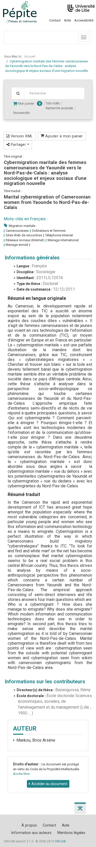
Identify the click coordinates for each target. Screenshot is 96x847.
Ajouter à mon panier (63, 136)
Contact (55, 20)
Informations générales (32, 257)
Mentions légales (71, 832)
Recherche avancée (59, 108)
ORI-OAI (60, 841)
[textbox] (54, 93)
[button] (80, 808)
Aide (67, 20)
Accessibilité (83, 20)
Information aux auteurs (31, 832)
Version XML (21, 136)
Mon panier (28, 103)
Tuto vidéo (53, 103)
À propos (29, 825)
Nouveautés (21, 112)
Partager (18, 144)
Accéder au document (49, 784)
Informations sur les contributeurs (45, 681)
